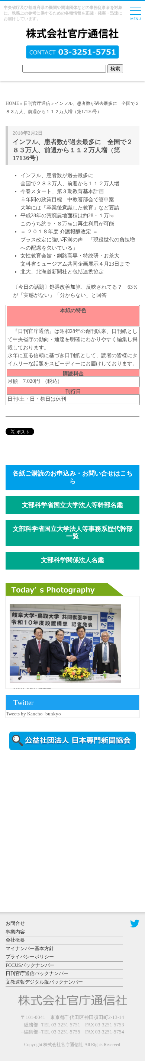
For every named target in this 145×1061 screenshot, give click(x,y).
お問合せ (15, 923)
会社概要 (15, 940)
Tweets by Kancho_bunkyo (33, 714)
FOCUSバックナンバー (30, 965)
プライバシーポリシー (30, 956)
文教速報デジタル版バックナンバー (44, 982)
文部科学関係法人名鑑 (72, 560)
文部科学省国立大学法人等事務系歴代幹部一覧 (73, 532)
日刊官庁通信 (36, 103)
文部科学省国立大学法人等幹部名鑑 (72, 505)
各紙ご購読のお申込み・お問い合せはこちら (73, 477)
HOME (12, 103)
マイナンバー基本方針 (30, 948)
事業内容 (15, 932)
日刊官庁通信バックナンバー (37, 973)
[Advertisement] (69, 819)
